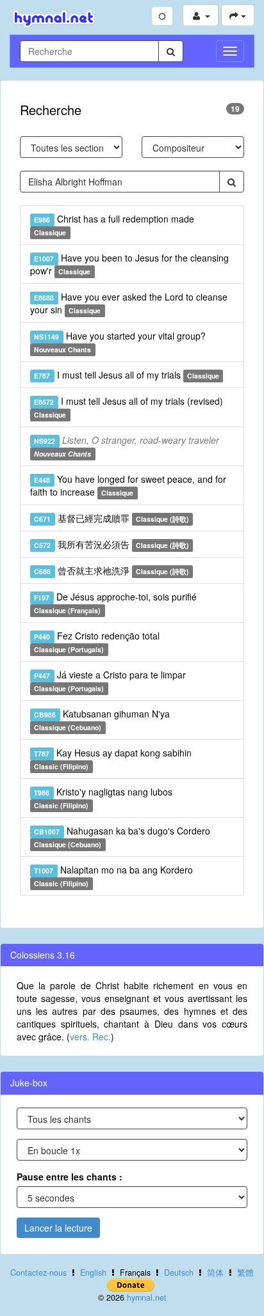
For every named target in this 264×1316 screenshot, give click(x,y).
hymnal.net (147, 1297)
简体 (215, 1272)
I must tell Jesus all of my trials (126, 374)
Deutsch (179, 1272)
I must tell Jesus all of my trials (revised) (128, 407)
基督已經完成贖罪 (111, 518)
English (93, 1272)
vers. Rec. (90, 1036)
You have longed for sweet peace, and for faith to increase (128, 485)
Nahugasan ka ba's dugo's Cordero (122, 836)
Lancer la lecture (58, 1227)
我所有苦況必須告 (111, 544)
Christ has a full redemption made (114, 224)
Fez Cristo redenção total (96, 641)
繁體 (245, 1272)
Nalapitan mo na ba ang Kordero (113, 875)
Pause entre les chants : (69, 1176)
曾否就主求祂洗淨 (111, 570)
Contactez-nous (38, 1272)
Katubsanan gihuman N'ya (101, 719)
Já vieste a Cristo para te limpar (109, 680)
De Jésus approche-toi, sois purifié (115, 602)
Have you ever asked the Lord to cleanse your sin (128, 303)
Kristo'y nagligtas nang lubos (103, 797)
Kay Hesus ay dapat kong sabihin (112, 758)
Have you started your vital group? (119, 341)
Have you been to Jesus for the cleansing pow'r (129, 264)
